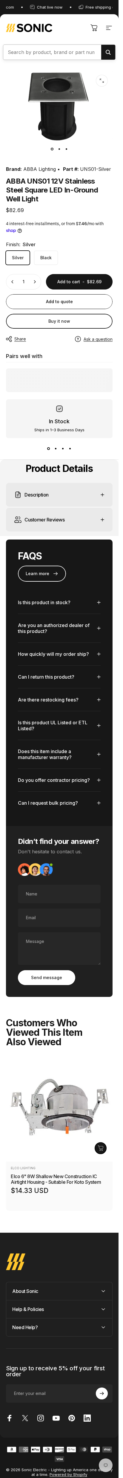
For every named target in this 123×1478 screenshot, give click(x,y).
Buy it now (59, 321)
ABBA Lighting (39, 169)
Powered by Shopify (68, 1474)
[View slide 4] (70, 448)
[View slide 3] (63, 448)
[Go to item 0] (52, 148)
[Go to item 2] (59, 148)
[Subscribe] (102, 1393)
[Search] (108, 52)
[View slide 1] (48, 448)
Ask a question (98, 339)
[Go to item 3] (66, 148)
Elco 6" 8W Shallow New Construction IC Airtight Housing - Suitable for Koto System (56, 1179)
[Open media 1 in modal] (102, 81)
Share (20, 338)
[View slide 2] (55, 448)
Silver (18, 257)
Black (46, 257)
